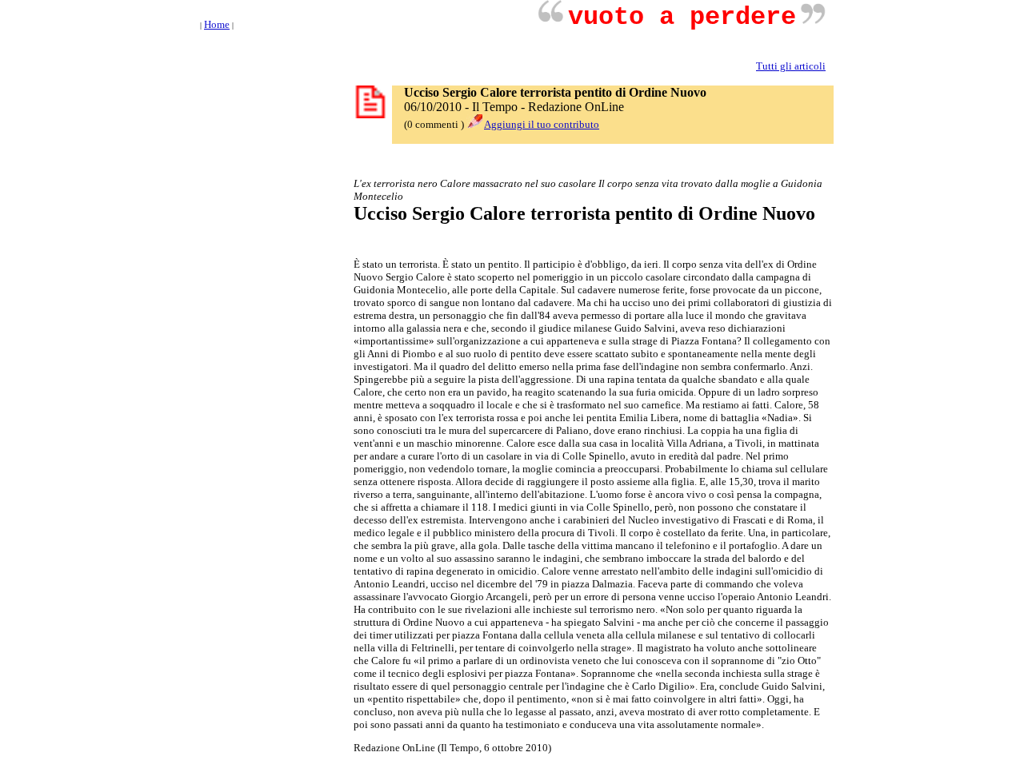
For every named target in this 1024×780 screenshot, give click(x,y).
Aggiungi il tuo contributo (541, 124)
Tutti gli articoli (791, 66)
